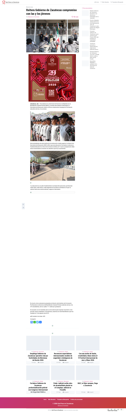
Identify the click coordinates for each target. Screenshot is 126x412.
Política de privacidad (76, 399)
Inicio (97, 2)
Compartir (41, 362)
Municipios (66, 381)
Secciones (36, 16)
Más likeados (105, 2)
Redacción (30, 16)
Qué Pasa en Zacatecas (57, 410)
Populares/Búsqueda (117, 2)
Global (66, 351)
